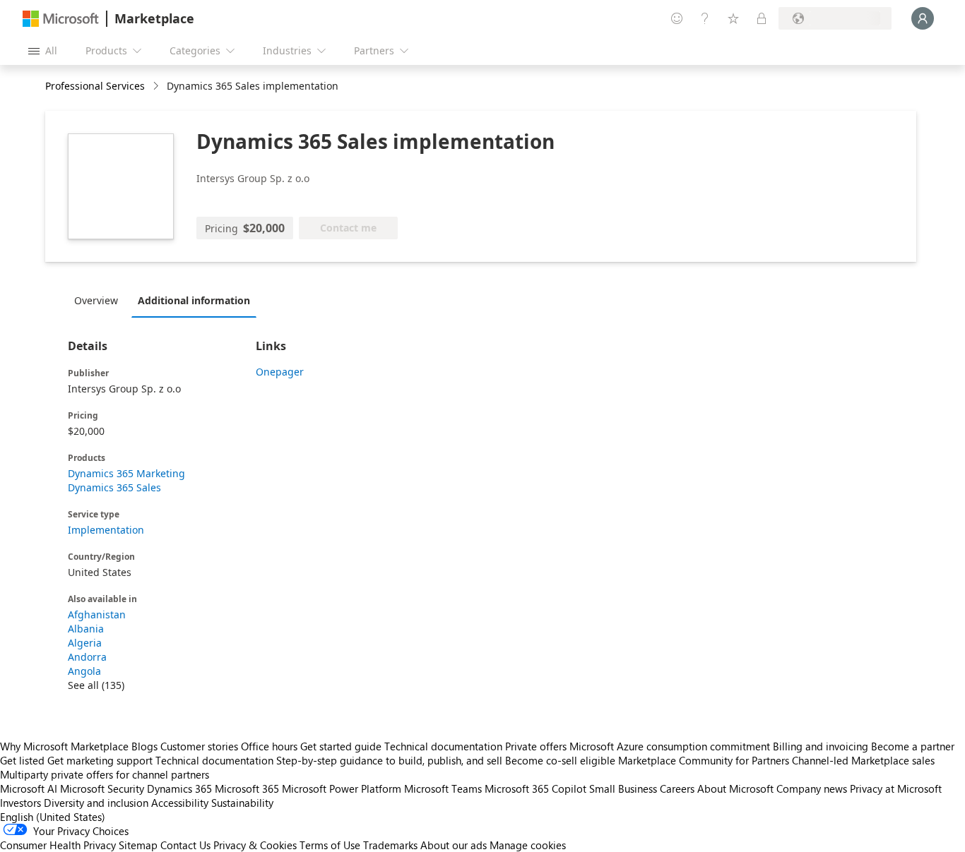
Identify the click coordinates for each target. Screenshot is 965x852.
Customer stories (199, 746)
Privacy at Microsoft (896, 788)
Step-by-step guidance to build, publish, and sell (389, 760)
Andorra (87, 657)
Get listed (22, 760)
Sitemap (138, 845)
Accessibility (179, 803)
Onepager (280, 371)
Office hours (269, 746)
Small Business (623, 788)
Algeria (85, 642)
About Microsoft (735, 788)
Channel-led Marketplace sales (863, 760)
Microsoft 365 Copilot (535, 788)
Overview (96, 300)
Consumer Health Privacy (58, 845)
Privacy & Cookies (255, 845)
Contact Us (185, 845)
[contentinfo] (157, 86)
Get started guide (340, 746)
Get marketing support (100, 760)
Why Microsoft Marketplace (64, 746)
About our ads (453, 845)
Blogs (144, 746)
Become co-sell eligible (560, 760)
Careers (677, 788)
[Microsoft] (61, 19)
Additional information (194, 300)
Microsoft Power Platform (341, 788)
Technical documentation (443, 746)
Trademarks (390, 845)
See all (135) (96, 685)
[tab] (99, 300)
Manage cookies (528, 845)
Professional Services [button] (95, 85)
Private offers (536, 746)
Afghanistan (97, 614)
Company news (811, 788)
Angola (84, 671)
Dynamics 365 (179, 788)
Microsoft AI (28, 788)
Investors (20, 803)
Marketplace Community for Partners (703, 760)
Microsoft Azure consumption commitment (671, 746)
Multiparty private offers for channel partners (104, 774)
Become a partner (912, 746)
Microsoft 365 (247, 788)
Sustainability (242, 803)
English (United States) (52, 817)
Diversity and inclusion (96, 803)
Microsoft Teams (443, 788)
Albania (86, 628)
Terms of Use (330, 845)
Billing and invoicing (820, 746)
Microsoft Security (102, 788)
